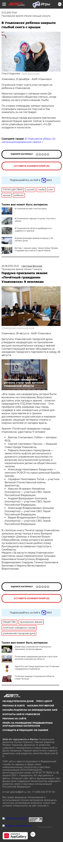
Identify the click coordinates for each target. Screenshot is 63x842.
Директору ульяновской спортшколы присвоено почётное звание (33, 648)
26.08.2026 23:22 (10, 266)
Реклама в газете (13, 705)
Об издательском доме (18, 701)
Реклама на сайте (14, 718)
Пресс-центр (44, 701)
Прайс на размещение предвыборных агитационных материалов (27, 724)
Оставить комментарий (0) (31, 166)
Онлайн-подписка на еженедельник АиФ (29, 710)
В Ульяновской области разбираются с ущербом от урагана (33, 229)
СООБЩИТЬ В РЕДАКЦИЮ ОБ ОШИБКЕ (25, 730)
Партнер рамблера (45, 827)
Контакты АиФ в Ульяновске (21, 714)
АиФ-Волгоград (31, 73)
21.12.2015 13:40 (9, 12)
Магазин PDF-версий (40, 705)
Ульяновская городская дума (18, 328)
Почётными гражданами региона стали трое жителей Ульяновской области (36, 657)
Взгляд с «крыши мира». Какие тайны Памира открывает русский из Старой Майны (36, 249)
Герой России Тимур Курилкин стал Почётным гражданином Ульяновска (37, 667)
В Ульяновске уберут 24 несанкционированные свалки (28, 140)
